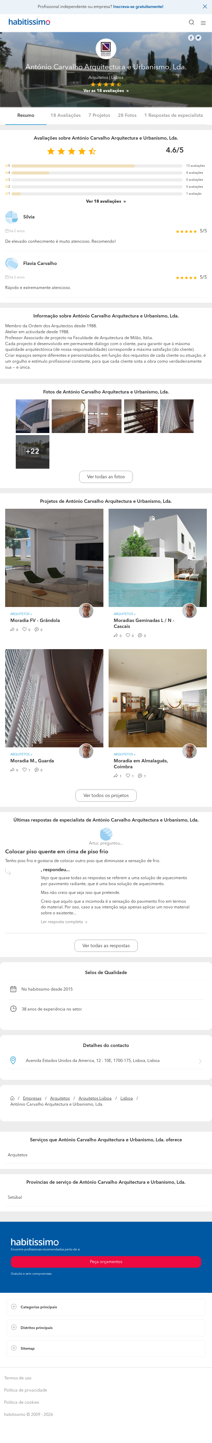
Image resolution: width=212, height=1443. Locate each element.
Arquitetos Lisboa (95, 1099)
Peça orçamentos (106, 1434)
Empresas (32, 1099)
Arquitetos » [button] (21, 614)
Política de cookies (21, 1403)
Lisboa (126, 1099)
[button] (106, 1307)
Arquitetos (98, 78)
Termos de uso (18, 1378)
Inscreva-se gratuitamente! (138, 7)
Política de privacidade (25, 1390)
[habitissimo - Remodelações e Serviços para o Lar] (23, 23)
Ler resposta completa (62, 922)
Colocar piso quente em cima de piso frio (56, 852)
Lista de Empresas (24, 1362)
